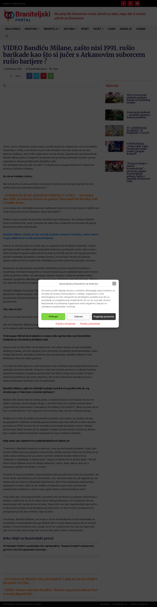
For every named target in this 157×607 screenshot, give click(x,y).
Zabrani (78, 316)
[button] (114, 283)
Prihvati (53, 316)
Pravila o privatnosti (65, 323)
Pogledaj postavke (104, 316)
